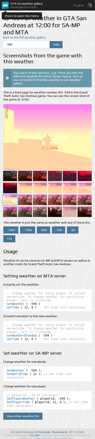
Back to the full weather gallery (24, 37)
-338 (58, 230)
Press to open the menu (22, 16)
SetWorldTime (17, 374)
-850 (43, 230)
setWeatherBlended (22, 335)
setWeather (15, 304)
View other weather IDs (23, 416)
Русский (34, 435)
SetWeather (15, 370)
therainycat (59, 432)
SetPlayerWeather (21, 398)
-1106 (27, 230)
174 (53, 73)
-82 (72, 230)
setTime (13, 307)
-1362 (11, 230)
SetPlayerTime (18, 402)
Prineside (44, 432)
